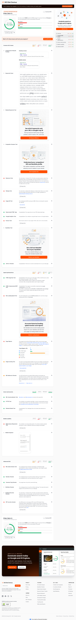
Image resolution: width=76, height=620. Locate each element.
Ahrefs (69, 584)
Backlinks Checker (41, 586)
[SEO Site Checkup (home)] (9, 2)
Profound (70, 589)
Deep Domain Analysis (41, 589)
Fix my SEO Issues (48, 39)
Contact (27, 601)
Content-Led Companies (58, 584)
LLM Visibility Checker (41, 595)
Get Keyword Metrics (34, 138)
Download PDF (48, 11)
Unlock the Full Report (67, 6)
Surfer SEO (70, 595)
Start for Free (64, 28)
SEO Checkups (29, 599)
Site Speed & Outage (41, 597)
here (27, 507)
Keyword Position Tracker (42, 591)
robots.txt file (42, 182)
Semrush (70, 593)
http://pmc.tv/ (21, 383)
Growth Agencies (56, 589)
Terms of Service (59, 616)
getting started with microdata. (26, 469)
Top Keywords (40, 601)
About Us (27, 595)
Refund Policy (71, 616)
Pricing (27, 586)
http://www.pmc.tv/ (29, 397)
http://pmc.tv (21, 397)
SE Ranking (70, 591)
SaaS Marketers (56, 591)
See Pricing (21, 567)
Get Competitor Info (34, 171)
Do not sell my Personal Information (39, 619)
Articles (27, 589)
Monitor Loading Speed (33, 335)
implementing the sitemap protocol (25, 193)
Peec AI (69, 586)
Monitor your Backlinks (34, 257)
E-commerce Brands (57, 586)
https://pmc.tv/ (29, 383)
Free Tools (28, 584)
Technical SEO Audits (41, 599)
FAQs (27, 597)
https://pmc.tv (7, 13)
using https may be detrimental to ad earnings (29, 404)
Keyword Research (41, 593)
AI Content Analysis (41, 584)
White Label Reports (41, 604)
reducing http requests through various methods (36, 342)
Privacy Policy (65, 616)
